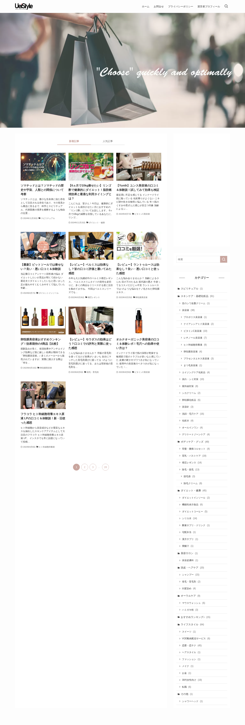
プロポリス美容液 (195, 317)
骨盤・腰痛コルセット (196, 448)
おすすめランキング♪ (195, 617)
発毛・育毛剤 (191, 581)
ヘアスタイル (191, 652)
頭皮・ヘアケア (192, 567)
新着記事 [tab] (74, 141)
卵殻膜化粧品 (191, 400)
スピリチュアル (192, 288)
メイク (187, 666)
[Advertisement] (201, 190)
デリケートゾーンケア (196, 434)
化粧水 (187, 420)
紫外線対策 (190, 386)
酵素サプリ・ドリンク (196, 525)
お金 (186, 673)
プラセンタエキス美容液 (199, 358)
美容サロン (189, 553)
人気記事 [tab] (108, 141)
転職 (186, 687)
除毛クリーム (193, 483)
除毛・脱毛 (190, 469)
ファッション (191, 659)
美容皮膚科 (190, 560)
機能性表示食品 (192, 504)
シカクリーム (191, 393)
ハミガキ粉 (190, 609)
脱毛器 (189, 476)
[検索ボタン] (226, 6)
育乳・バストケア (194, 455)
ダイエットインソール (196, 497)
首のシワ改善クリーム (196, 303)
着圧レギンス (192, 462)
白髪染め (189, 588)
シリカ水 (189, 518)
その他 (187, 694)
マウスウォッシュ (193, 603)
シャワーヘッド (192, 701)
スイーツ (189, 631)
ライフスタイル (192, 624)
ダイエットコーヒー (194, 511)
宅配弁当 (189, 532)
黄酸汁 (187, 546)
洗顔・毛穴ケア (193, 413)
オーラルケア (190, 595)
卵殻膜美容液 (193, 351)
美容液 (188, 310)
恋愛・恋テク (192, 645)
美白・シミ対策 (193, 379)
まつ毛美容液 (193, 365)
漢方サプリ (190, 539)
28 (105, 467)
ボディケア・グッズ (195, 441)
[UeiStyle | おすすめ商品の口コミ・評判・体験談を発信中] (24, 6)
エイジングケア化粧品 (196, 372)
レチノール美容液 (195, 337)
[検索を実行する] (223, 259)
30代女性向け (192, 680)
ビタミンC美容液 (195, 331)
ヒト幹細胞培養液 (195, 344)
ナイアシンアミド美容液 (199, 324)
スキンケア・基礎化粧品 (197, 296)
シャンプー (190, 574)
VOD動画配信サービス (196, 638)
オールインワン (192, 427)
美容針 (187, 406)
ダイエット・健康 (193, 490)
